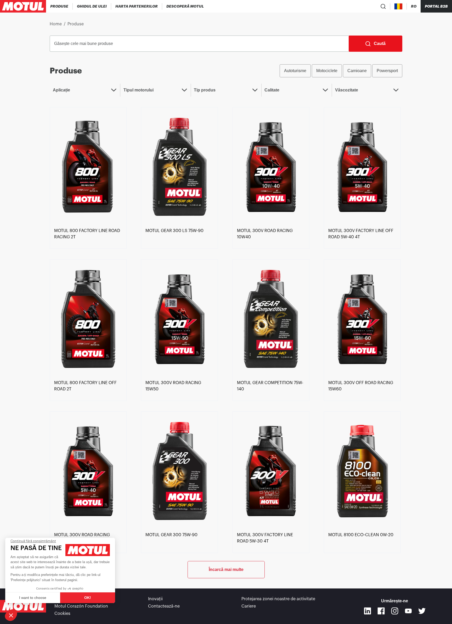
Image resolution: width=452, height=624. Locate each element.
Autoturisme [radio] (295, 70)
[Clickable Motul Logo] (23, 6)
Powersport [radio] (387, 70)
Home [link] (56, 24)
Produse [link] (75, 24)
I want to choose (32, 598)
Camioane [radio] (357, 70)
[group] (341, 70)
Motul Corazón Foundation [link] (81, 606)
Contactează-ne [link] (164, 606)
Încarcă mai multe (226, 569)
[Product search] (383, 6)
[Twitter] (422, 611)
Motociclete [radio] (326, 70)
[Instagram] (394, 611)
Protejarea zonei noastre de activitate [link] (278, 599)
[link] (88, 166)
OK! (87, 598)
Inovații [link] (155, 599)
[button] (11, 615)
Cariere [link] (248, 606)
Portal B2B (436, 6)
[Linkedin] (367, 611)
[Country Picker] (398, 6)
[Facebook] (381, 611)
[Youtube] (408, 611)
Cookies (62, 613)
